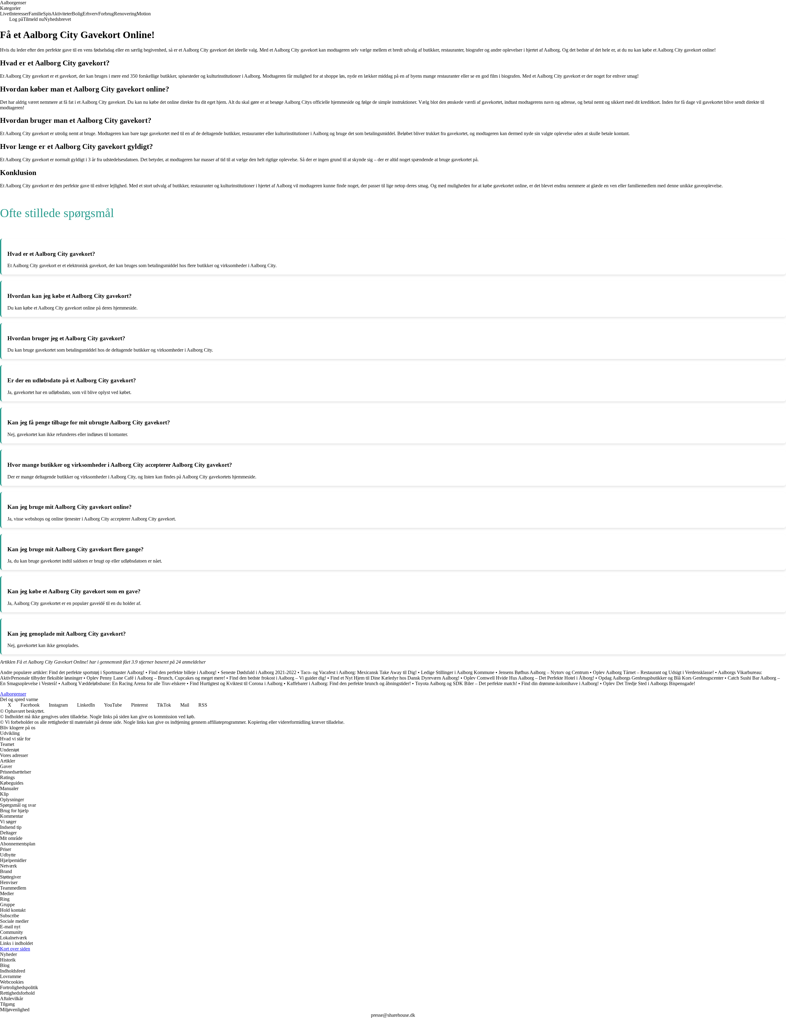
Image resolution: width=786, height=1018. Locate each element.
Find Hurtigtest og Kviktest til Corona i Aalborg (236, 683)
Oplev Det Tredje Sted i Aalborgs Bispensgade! (649, 683)
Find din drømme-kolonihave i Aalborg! (560, 683)
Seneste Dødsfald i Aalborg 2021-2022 (258, 672)
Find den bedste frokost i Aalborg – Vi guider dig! (277, 678)
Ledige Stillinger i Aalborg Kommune (457, 672)
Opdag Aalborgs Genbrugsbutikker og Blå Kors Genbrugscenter (660, 678)
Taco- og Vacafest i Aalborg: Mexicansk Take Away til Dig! (359, 672)
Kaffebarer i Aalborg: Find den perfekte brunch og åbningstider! (349, 683)
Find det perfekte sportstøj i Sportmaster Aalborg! (96, 672)
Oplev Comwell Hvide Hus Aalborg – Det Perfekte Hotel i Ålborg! (529, 678)
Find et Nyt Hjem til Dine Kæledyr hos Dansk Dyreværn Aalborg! (394, 678)
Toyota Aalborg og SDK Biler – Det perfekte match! (466, 683)
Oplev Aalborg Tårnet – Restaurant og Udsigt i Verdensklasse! (653, 672)
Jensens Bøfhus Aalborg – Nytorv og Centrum (544, 672)
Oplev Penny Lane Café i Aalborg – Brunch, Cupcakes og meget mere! (156, 678)
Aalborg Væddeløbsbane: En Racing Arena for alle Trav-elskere (123, 683)
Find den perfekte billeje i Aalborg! (182, 672)
